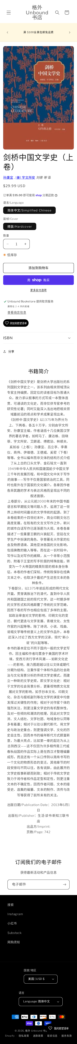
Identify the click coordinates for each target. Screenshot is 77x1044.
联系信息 (52, 1035)
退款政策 (38, 1035)
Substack (14, 933)
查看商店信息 (16, 312)
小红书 (12, 923)
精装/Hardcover (19, 226)
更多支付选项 (38, 290)
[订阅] (64, 885)
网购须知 (13, 942)
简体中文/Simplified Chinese (29, 210)
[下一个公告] (70, 32)
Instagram (15, 914)
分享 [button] (11, 351)
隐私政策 (24, 1035)
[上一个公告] (7, 32)
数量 (6, 235)
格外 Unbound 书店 (36, 1030)
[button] (8, 12)
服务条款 (66, 1035)
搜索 (10, 905)
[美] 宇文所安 (25, 177)
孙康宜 (8, 177)
